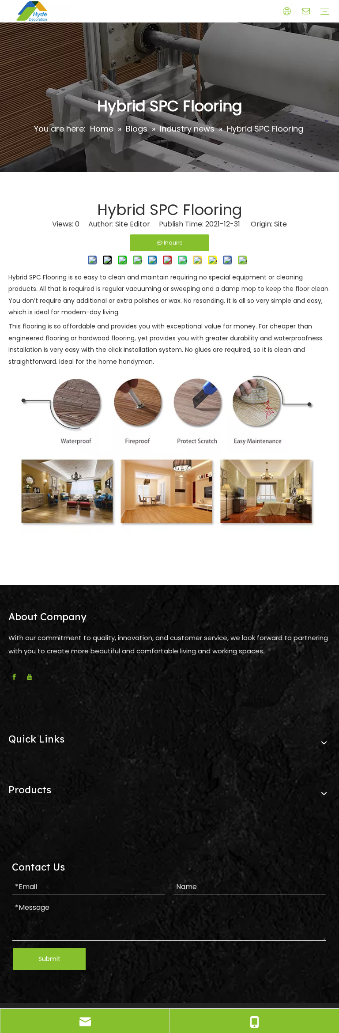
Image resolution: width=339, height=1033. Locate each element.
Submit (49, 958)
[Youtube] (29, 677)
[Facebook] (14, 677)
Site (280, 224)
